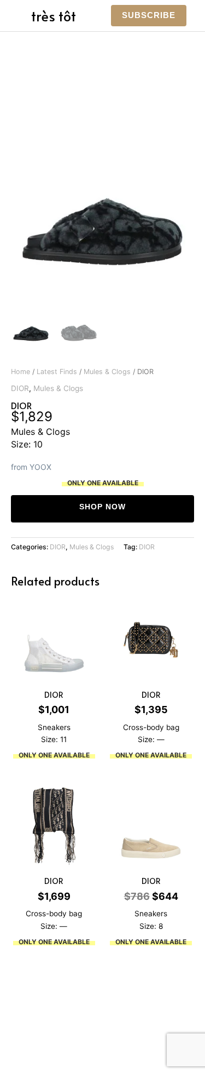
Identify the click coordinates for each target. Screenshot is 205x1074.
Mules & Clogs (107, 371)
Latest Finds (57, 371)
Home (20, 371)
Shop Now (102, 507)
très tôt (53, 15)
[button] (148, 15)
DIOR (20, 388)
